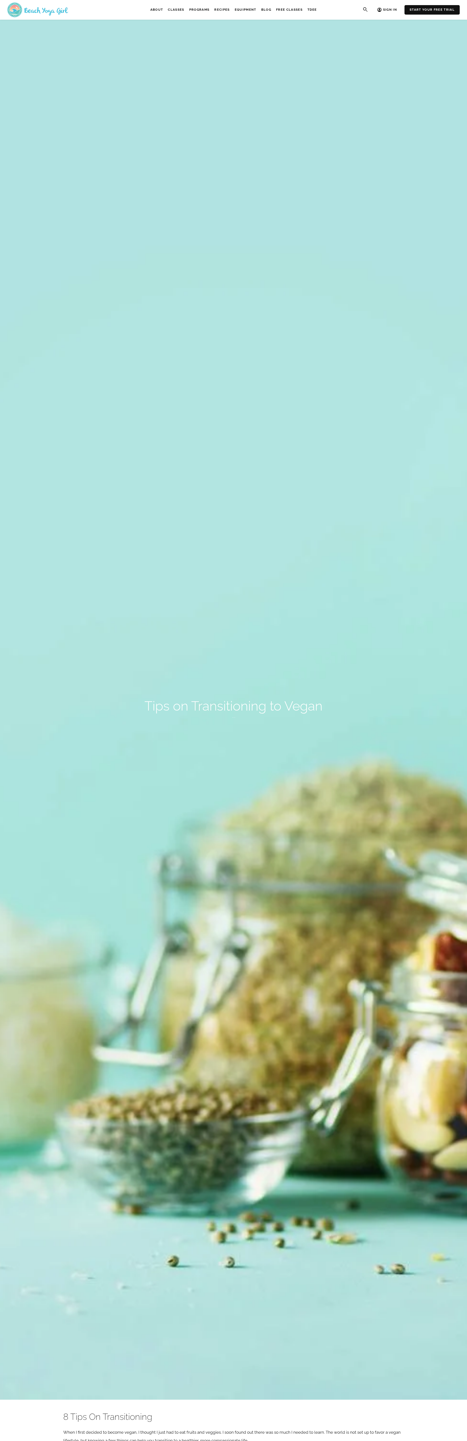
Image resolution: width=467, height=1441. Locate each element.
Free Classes (289, 9)
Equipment (245, 9)
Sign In (390, 9)
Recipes (222, 9)
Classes (176, 9)
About (156, 9)
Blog (266, 9)
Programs (199, 9)
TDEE (312, 9)
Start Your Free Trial (432, 9)
